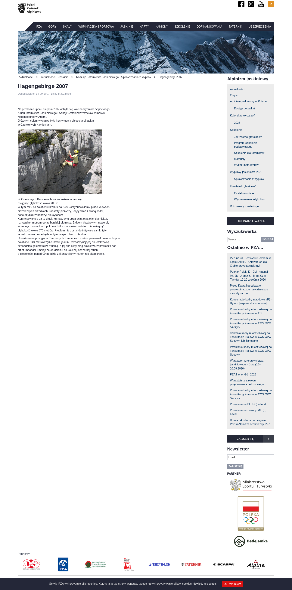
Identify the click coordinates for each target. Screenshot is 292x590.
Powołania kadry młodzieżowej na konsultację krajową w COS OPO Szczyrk (251, 394)
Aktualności (237, 89)
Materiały (239, 158)
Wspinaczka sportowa (96, 26)
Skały (67, 26)
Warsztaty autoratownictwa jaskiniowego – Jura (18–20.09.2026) (246, 364)
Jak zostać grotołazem (248, 136)
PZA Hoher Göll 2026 (243, 374)
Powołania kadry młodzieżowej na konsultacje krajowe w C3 (251, 311)
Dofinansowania (209, 26)
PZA (39, 26)
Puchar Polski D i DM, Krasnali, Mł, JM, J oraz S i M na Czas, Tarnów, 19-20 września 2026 (249, 275)
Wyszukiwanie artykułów (249, 199)
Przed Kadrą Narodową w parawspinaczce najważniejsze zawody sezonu (249, 289)
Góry (52, 26)
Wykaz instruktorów (246, 164)
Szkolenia (236, 129)
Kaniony (161, 26)
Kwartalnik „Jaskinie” (243, 186)
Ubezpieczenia (260, 26)
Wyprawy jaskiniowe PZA (245, 172)
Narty (144, 26)
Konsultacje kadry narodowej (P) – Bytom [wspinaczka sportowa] (251, 301)
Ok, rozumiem (232, 584)
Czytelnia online (244, 193)
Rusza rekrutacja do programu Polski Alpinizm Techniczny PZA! (250, 422)
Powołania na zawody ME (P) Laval (248, 412)
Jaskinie (126, 26)
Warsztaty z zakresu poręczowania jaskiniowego (247, 382)
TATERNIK (235, 26)
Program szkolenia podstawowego (245, 144)
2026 (237, 122)
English (234, 95)
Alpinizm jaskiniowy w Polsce (248, 101)
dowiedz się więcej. (205, 583)
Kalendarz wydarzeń (242, 115)
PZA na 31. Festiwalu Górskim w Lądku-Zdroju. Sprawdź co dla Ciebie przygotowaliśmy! (250, 261)
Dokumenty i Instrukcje (244, 206)
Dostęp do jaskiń (244, 108)
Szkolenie (182, 26)
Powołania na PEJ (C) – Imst (248, 404)
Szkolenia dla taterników (249, 152)
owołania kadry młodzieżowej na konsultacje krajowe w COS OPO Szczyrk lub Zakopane (250, 336)
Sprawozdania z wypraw (249, 179)
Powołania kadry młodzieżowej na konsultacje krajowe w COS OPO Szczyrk (251, 323)
